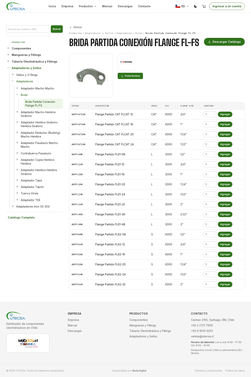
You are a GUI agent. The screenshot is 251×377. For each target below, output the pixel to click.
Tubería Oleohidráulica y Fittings (34, 61)
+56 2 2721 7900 (202, 325)
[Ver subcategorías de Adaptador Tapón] (17, 186)
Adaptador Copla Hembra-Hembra (38, 161)
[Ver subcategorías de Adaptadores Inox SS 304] (13, 206)
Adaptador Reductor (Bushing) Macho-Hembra (40, 134)
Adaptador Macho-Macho (37, 88)
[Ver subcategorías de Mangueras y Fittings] (8, 54)
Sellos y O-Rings (27, 74)
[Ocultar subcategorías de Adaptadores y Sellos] (8, 68)
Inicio (52, 6)
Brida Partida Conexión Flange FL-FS (40, 103)
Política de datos (235, 370)
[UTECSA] (15, 6)
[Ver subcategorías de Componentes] (8, 48)
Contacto (144, 6)
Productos (86, 6)
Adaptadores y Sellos (26, 68)
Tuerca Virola (29, 193)
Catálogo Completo (21, 217)
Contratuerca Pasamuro (36, 153)
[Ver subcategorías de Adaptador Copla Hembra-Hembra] (17, 159)
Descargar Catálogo (227, 41)
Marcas (107, 6)
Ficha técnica (132, 75)
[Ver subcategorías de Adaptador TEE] (17, 200)
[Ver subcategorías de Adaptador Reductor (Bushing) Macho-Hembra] (17, 132)
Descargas (125, 6)
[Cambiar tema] (195, 6)
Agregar (225, 114)
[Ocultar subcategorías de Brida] (17, 95)
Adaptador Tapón (32, 186)
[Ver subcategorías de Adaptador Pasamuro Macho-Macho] (17, 143)
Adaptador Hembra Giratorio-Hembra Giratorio (39, 124)
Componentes (21, 48)
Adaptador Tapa (31, 180)
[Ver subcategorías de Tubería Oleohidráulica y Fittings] (8, 61)
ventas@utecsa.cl (202, 336)
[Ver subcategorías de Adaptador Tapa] (17, 180)
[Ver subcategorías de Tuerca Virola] (17, 193)
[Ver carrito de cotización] (204, 6)
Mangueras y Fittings (26, 54)
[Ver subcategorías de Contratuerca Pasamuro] (17, 153)
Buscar (57, 28)
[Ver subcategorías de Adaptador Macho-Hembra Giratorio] (17, 112)
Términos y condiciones (208, 370)
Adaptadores (24, 81)
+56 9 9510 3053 (202, 330)
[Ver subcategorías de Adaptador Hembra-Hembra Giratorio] (17, 170)
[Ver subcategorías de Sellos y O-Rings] (13, 74)
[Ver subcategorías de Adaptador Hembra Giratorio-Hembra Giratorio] (17, 122)
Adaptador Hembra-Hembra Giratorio (39, 171)
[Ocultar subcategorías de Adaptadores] (13, 81)
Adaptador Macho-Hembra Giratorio (38, 113)
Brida (24, 95)
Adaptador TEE (30, 200)
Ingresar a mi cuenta (227, 6)
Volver (77, 27)
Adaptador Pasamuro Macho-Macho (40, 144)
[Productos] (96, 6)
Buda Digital (139, 370)
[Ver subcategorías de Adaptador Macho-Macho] (17, 88)
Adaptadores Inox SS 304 (33, 206)
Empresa (67, 6)
